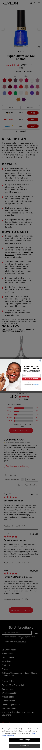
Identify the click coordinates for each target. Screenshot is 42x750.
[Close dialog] (41, 361)
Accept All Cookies (24, 746)
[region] (21, 736)
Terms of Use (10, 735)
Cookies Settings (24, 739)
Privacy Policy (36, 384)
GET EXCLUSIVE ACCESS (32, 379)
